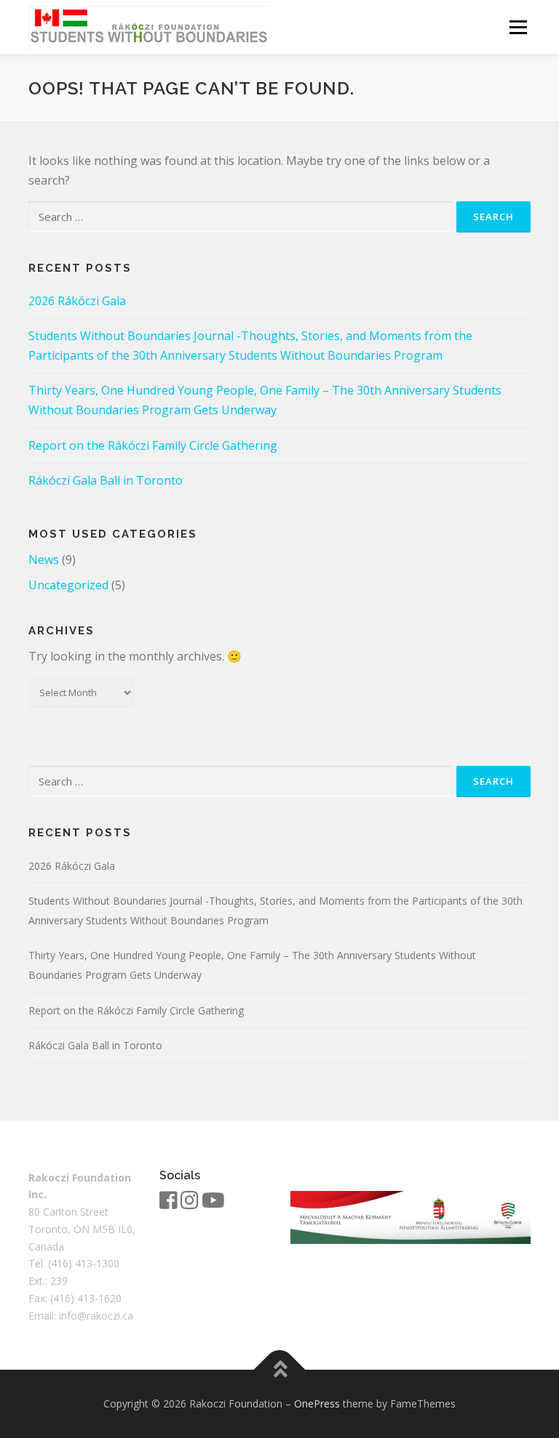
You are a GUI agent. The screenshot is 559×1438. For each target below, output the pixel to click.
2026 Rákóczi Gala (77, 301)
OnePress (317, 1403)
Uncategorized (68, 585)
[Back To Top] (280, 1370)
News (43, 559)
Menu (518, 27)
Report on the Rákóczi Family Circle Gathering (152, 445)
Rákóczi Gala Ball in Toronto (105, 480)
